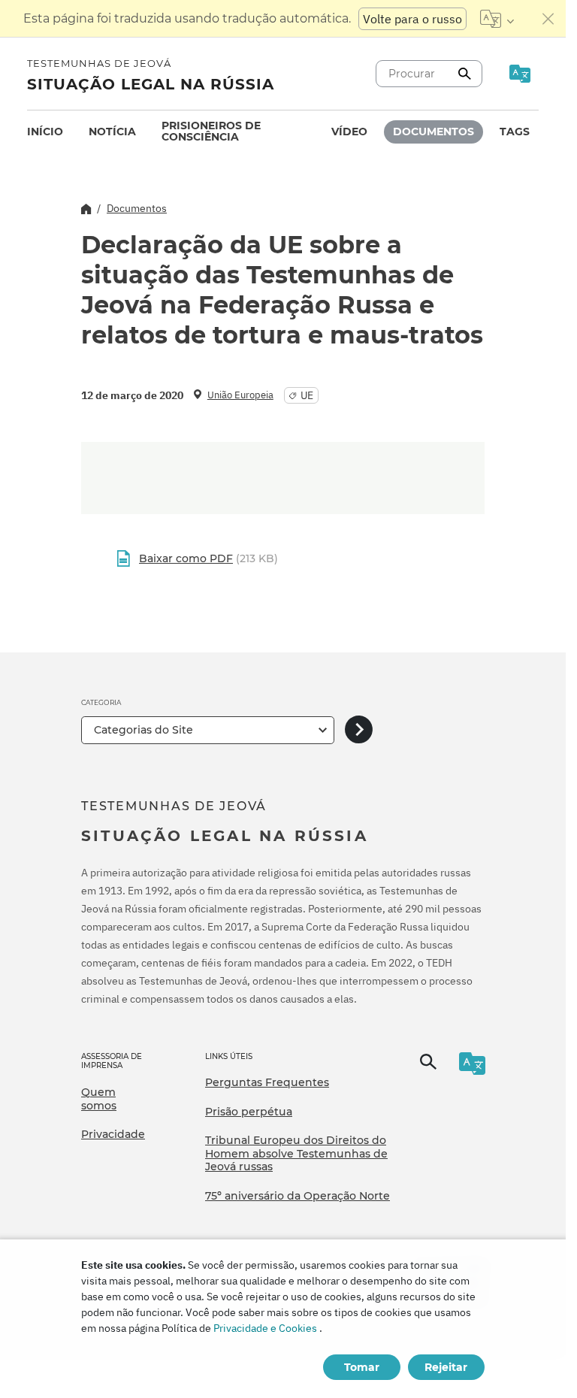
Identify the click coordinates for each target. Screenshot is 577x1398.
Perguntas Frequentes (267, 1082)
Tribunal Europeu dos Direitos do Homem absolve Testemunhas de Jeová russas (296, 1153)
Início (45, 131)
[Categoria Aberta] (359, 730)
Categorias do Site (143, 730)
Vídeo (349, 131)
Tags (515, 131)
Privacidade (113, 1134)
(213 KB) (208, 558)
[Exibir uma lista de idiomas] (497, 19)
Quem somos (98, 1098)
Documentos (433, 131)
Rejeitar (445, 1367)
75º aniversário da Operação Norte (297, 1196)
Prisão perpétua (248, 1111)
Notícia (112, 131)
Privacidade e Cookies (265, 1328)
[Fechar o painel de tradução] (548, 19)
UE (307, 395)
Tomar (361, 1367)
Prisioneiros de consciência (211, 131)
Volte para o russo (412, 18)
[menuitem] (45, 132)
